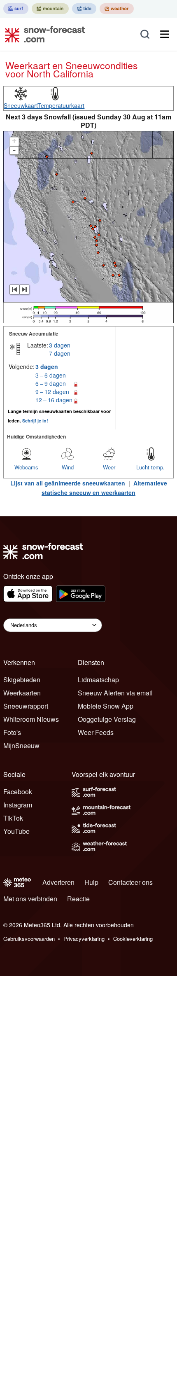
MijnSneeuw (21, 745)
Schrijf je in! (35, 421)
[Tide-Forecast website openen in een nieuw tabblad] (84, 8)
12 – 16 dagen (53, 400)
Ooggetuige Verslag (107, 719)
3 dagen (59, 345)
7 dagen (59, 353)
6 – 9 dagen (50, 383)
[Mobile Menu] (164, 34)
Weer (109, 467)
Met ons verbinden (30, 898)
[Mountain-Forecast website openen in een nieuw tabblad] (50, 8)
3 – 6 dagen (50, 375)
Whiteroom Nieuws (31, 719)
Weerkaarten (22, 692)
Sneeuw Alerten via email (115, 692)
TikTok (13, 818)
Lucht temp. (150, 467)
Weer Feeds (96, 732)
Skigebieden (21, 679)
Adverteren (58, 882)
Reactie (78, 898)
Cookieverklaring (133, 938)
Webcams (26, 467)
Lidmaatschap (98, 679)
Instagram (17, 804)
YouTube (16, 831)
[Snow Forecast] (42, 34)
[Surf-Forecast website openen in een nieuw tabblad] (15, 8)
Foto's (12, 732)
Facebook (17, 791)
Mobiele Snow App (105, 706)
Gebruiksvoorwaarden (29, 938)
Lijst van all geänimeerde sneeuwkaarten (67, 483)
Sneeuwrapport (25, 706)
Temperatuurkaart (60, 105)
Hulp (91, 882)
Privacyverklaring (84, 938)
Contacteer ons (130, 882)
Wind (68, 467)
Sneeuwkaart (21, 105)
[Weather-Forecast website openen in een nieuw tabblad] (117, 8)
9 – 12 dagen (52, 391)
